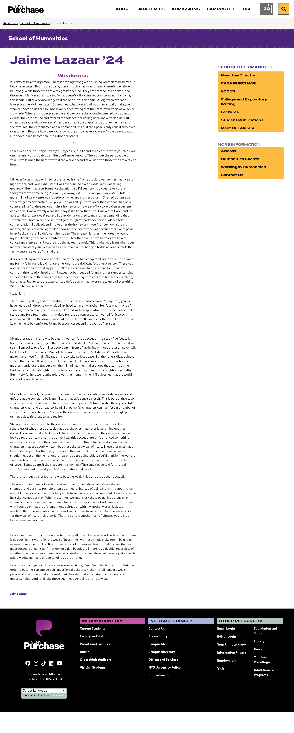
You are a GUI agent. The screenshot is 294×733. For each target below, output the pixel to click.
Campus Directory (161, 652)
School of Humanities (35, 23)
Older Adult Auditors (95, 660)
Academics (10, 23)
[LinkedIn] (51, 664)
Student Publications (242, 120)
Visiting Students (93, 667)
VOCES (228, 91)
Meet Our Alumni (237, 128)
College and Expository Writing (244, 102)
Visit (220, 668)
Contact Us (232, 174)
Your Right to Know (231, 644)
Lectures (230, 112)
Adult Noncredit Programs (266, 673)
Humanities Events (240, 158)
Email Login (226, 628)
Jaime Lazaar (19, 593)
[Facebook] (28, 664)
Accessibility (158, 636)
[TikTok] (43, 664)
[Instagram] (36, 664)
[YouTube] (59, 664)
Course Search (158, 675)
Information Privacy (231, 652)
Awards (228, 150)
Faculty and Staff (92, 636)
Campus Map (157, 644)
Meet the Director (238, 75)
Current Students (92, 628)
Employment (227, 660)
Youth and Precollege (262, 660)
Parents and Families (95, 644)
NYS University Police (164, 667)
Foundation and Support (265, 631)
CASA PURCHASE (239, 83)
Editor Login (226, 636)
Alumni (85, 652)
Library (259, 641)
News (258, 649)
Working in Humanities (243, 166)
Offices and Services (163, 660)
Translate (56, 695)
